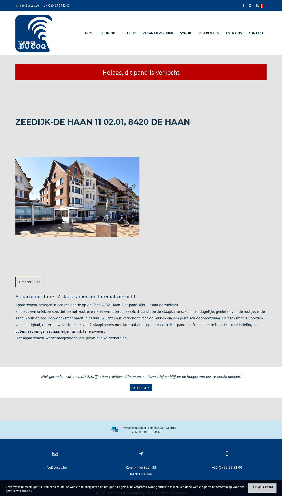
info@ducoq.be (55, 467)
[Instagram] (250, 5)
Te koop (108, 33)
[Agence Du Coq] (33, 32)
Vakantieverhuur (158, 33)
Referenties (209, 33)
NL (258, 5)
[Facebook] (243, 5)
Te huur (129, 33)
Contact (256, 33)
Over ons (234, 33)
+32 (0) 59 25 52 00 (227, 467)
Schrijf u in (141, 388)
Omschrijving (30, 281)
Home (89, 33)
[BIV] (114, 430)
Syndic (186, 33)
